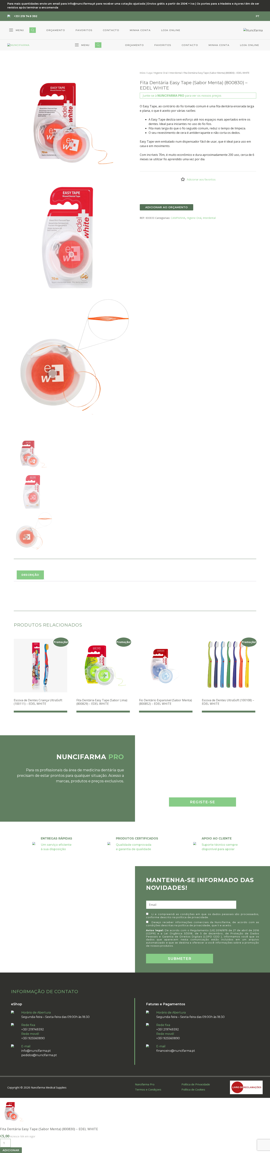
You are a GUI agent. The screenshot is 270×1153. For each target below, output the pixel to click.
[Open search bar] (32, 30)
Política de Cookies (193, 1089)
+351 (25, 16)
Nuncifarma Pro (144, 1084)
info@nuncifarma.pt (36, 1050)
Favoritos (83, 30)
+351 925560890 (33, 1038)
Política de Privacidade (195, 1084)
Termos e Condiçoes (148, 1089)
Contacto (111, 30)
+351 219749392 (32, 1029)
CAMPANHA (178, 218)
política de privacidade (192, 917)
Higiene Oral (161, 72)
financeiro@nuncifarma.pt (175, 1050)
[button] (16, 30)
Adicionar (11, 1150)
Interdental (176, 72)
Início (142, 72)
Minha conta (140, 30)
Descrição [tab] (30, 574)
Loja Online (170, 30)
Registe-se (202, 802)
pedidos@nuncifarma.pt (39, 1055)
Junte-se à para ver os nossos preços (182, 96)
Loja (149, 72)
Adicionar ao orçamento (166, 207)
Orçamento (55, 30)
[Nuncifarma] (18, 45)
